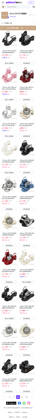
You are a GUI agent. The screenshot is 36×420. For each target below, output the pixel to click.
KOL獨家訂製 (28, 28)
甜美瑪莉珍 (23, 28)
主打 (2, 28)
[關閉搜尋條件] (5, 7)
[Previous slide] (2, 38)
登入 (31, 2)
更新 (31, 408)
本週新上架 (8, 23)
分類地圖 (24, 417)
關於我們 (17, 412)
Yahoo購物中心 (14, 2)
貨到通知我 (26, 63)
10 (26, 397)
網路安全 (11, 417)
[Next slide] (16, 38)
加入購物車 (10, 63)
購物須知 (24, 412)
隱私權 (18, 417)
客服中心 (10, 412)
